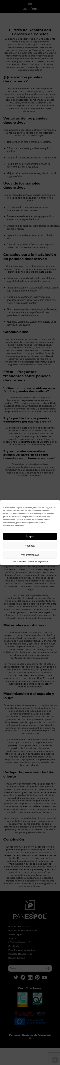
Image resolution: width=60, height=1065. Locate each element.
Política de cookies (19, 561)
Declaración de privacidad (38, 561)
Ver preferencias (30, 554)
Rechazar (30, 545)
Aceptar (30, 536)
